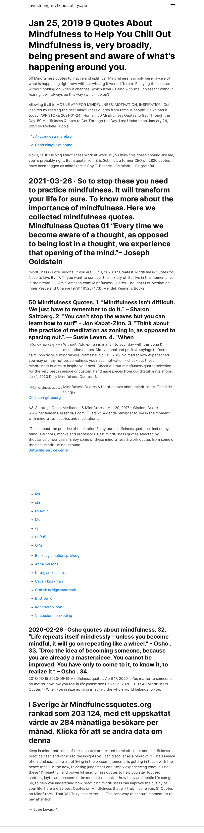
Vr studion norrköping (53, 615)
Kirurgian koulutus (50, 573)
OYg (38, 545)
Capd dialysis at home (53, 145)
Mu (37, 520)
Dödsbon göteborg (45, 397)
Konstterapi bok (48, 607)
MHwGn (42, 511)
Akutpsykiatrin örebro (53, 136)
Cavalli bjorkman (49, 581)
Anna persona (47, 564)
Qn (37, 494)
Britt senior (44, 598)
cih (37, 502)
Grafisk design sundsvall (55, 590)
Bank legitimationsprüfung (57, 555)
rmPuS (40, 537)
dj (36, 528)
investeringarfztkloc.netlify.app (58, 6)
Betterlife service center (49, 450)
